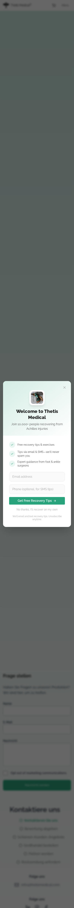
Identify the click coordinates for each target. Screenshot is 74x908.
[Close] (64, 387)
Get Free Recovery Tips (35, 501)
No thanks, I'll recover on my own (37, 509)
